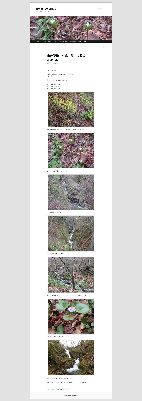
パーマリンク (66, 389)
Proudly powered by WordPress (71, 395)
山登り (53, 389)
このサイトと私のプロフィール (49, 41)
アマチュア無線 (63, 41)
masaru (61, 389)
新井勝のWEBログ (46, 8)
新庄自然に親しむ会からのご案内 (78, 41)
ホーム (38, 41)
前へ (37, 47)
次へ (104, 47)
